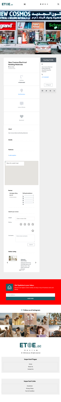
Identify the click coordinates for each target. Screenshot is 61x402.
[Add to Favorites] (21, 117)
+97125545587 (45, 77)
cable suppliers (12, 155)
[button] (25, 4)
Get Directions (21, 94)
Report (49, 85)
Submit (31, 244)
